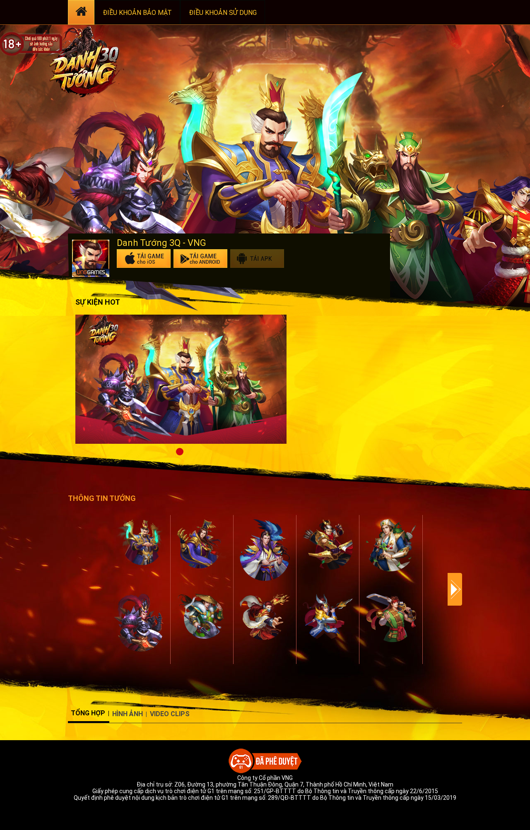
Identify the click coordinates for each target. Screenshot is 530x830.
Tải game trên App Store (144, 258)
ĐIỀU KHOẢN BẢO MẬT (137, 13)
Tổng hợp (88, 713)
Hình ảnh (127, 714)
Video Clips (170, 714)
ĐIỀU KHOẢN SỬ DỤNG (223, 13)
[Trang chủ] (81, 12)
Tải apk (257, 258)
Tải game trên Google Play (200, 258)
